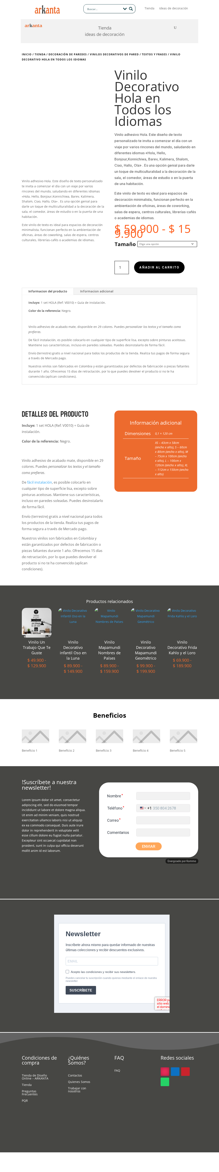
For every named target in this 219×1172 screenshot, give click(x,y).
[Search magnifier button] (131, 9)
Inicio (27, 54)
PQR (25, 1101)
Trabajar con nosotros (77, 1090)
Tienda (149, 8)
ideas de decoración (173, 8)
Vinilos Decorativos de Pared (114, 54)
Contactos (75, 1075)
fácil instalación (44, 340)
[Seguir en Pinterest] (185, 1071)
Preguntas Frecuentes (30, 1093)
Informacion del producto (47, 291)
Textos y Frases (154, 54)
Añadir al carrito (159, 267)
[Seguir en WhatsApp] (165, 1082)
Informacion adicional (96, 291)
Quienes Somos (79, 1082)
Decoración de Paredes (68, 54)
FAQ (117, 1070)
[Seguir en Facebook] (175, 1071)
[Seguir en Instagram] (165, 1071)
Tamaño (125, 244)
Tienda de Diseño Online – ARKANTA (35, 1077)
